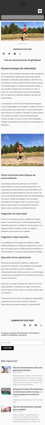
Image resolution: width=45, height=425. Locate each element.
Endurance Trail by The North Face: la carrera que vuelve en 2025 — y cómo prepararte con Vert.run (28, 392)
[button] (40, 11)
